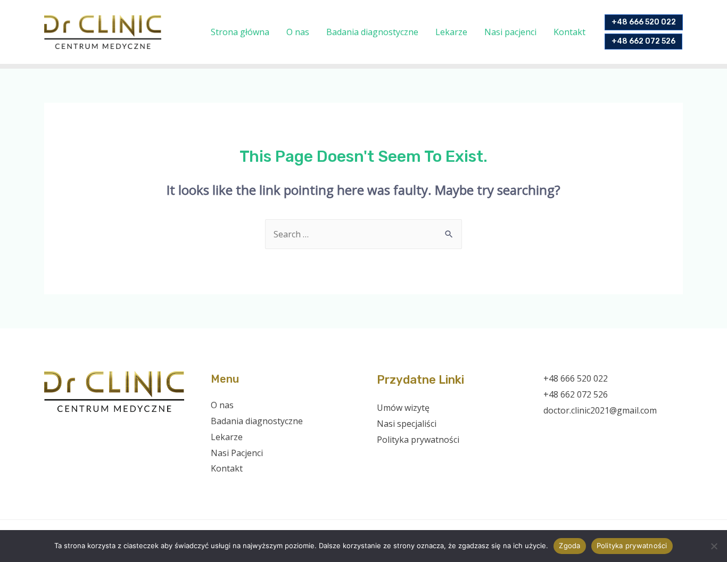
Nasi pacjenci (510, 32)
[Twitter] (565, 431)
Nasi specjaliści (406, 423)
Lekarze (451, 32)
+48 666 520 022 (575, 378)
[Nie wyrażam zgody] (713, 546)
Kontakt (569, 32)
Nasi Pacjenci (237, 453)
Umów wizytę (403, 408)
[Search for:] (363, 234)
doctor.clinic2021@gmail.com (600, 410)
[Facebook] (550, 431)
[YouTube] (593, 431)
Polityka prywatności (418, 439)
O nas (297, 32)
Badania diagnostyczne (372, 32)
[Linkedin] (608, 431)
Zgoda (569, 545)
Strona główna (240, 32)
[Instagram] (579, 431)
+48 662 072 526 (575, 394)
